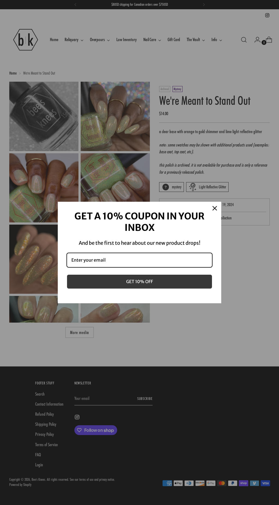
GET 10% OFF (139, 281)
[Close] (214, 208)
